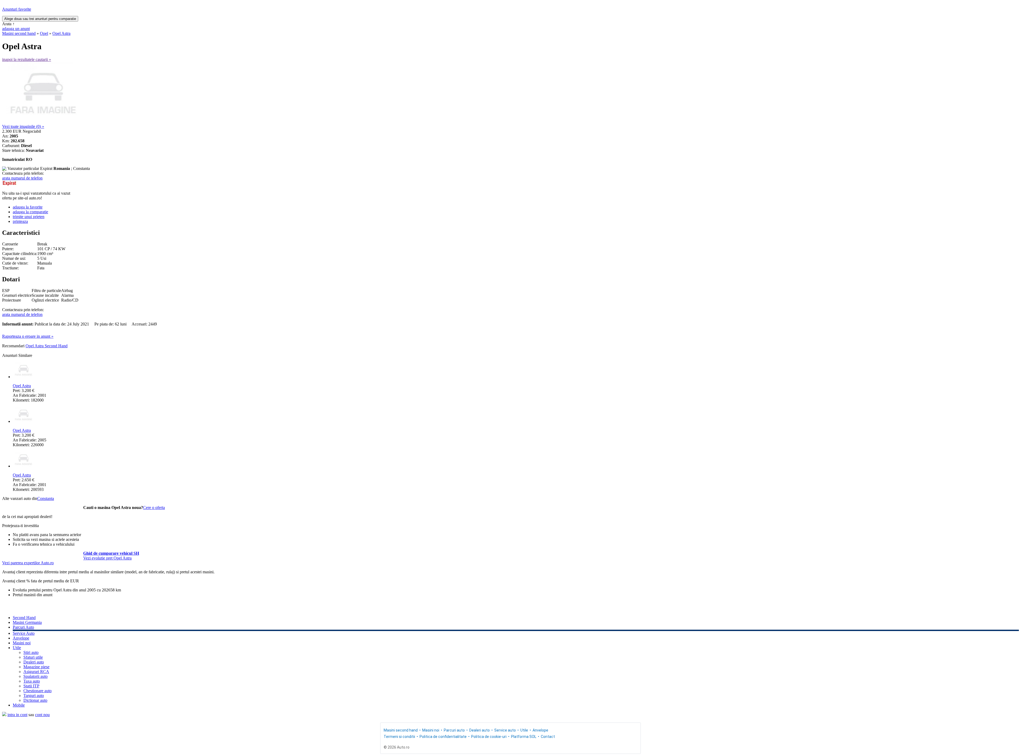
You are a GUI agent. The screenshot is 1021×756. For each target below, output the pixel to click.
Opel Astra (61, 33)
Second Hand (24, 617)
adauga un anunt (16, 28)
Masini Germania (27, 622)
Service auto (505, 730)
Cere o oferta (154, 507)
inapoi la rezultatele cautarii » (26, 59)
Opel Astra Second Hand (47, 346)
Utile (17, 647)
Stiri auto (31, 652)
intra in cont (17, 714)
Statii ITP (31, 686)
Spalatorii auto (35, 676)
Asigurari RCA (36, 671)
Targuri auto (33, 695)
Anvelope (21, 638)
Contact (548, 736)
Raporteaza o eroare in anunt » (27, 336)
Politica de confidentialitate (443, 736)
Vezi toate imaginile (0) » (23, 126)
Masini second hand (19, 33)
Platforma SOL (523, 736)
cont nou (42, 714)
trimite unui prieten (28, 216)
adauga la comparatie (30, 212)
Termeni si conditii (399, 736)
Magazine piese (36, 667)
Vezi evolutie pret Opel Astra (107, 558)
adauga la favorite (28, 207)
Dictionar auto (35, 700)
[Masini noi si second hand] (4, 714)
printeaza (20, 221)
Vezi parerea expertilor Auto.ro (28, 563)
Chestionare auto (37, 690)
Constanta (45, 498)
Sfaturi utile (33, 657)
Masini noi (22, 643)
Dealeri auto (33, 662)
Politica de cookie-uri (489, 736)
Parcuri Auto (23, 627)
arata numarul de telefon (22, 178)
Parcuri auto (454, 730)
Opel (44, 33)
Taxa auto (31, 681)
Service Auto (24, 633)
